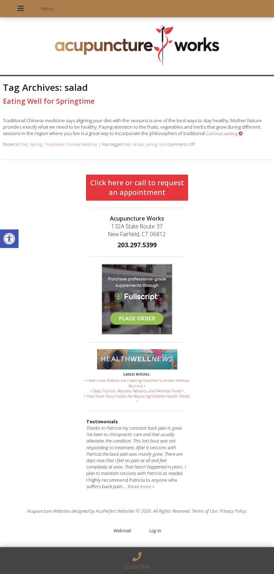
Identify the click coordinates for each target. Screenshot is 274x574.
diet (126, 144)
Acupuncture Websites (48, 511)
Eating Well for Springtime (49, 101)
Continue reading (222, 133)
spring (151, 144)
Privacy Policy (232, 511)
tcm (162, 144)
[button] (9, 238)
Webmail (122, 530)
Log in (155, 530)
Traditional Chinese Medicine (70, 144)
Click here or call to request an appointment (137, 187)
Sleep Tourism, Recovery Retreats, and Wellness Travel (137, 390)
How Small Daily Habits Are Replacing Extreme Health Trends (138, 396)
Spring (36, 144)
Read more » (141, 486)
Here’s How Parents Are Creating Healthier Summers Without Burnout (138, 383)
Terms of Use (204, 511)
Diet (24, 144)
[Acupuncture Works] (137, 47)
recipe (137, 144)
